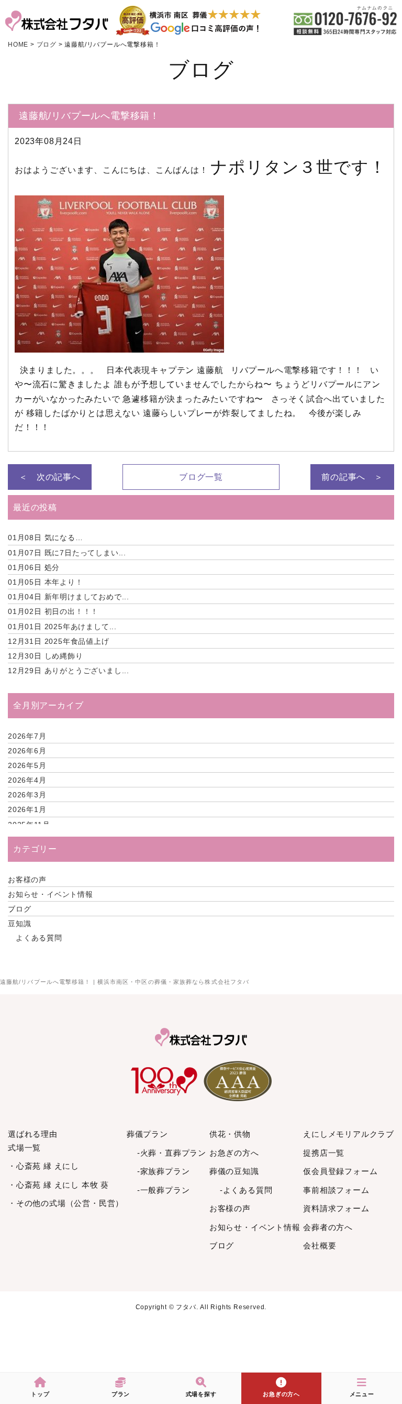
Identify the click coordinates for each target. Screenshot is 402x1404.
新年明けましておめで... (68, 597)
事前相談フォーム (336, 1190)
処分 (34, 567)
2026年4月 (27, 780)
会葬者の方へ (328, 1227)
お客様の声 (27, 879)
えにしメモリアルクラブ (348, 1133)
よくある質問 (39, 938)
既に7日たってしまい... (67, 553)
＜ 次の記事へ (50, 477)
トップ (40, 1394)
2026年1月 (27, 809)
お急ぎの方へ (234, 1152)
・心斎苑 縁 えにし (43, 1165)
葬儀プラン (147, 1133)
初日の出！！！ (53, 611)
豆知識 (19, 923)
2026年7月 (27, 736)
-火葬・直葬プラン (171, 1152)
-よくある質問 (246, 1190)
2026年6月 (27, 751)
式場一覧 (24, 1147)
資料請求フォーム (336, 1208)
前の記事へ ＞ (352, 477)
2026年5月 (27, 765)
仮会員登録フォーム (340, 1171)
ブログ (19, 909)
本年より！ (45, 582)
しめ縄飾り (45, 656)
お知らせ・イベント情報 (50, 894)
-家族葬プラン (163, 1171)
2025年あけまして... (62, 626)
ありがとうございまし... (68, 670)
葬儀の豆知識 (234, 1171)
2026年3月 (27, 795)
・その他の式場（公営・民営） (66, 1203)
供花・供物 (230, 1133)
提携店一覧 (323, 1152)
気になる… (45, 537)
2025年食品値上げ (58, 641)
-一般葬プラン (163, 1190)
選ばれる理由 (33, 1133)
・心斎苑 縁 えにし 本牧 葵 (58, 1184)
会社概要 (319, 1245)
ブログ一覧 (201, 477)
